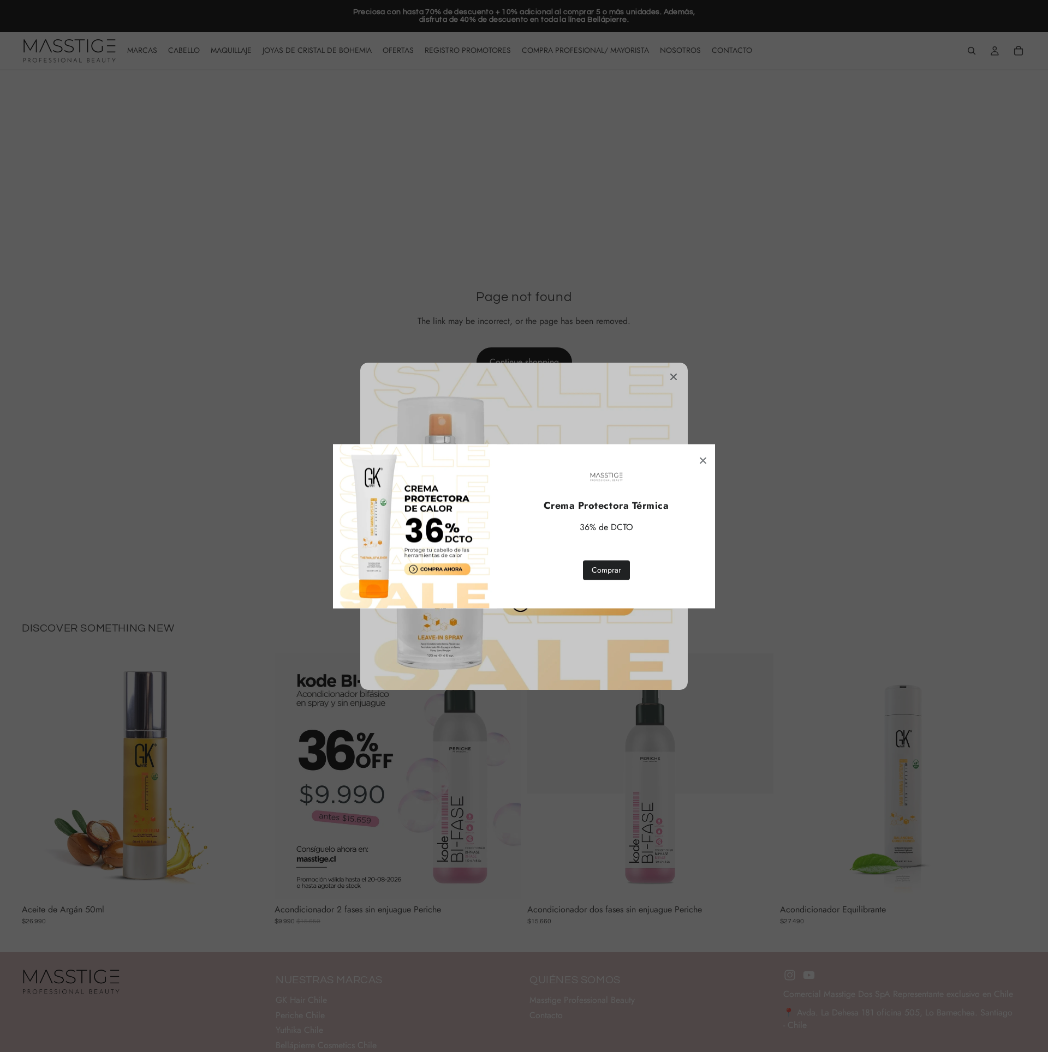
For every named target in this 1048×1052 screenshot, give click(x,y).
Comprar (606, 569)
